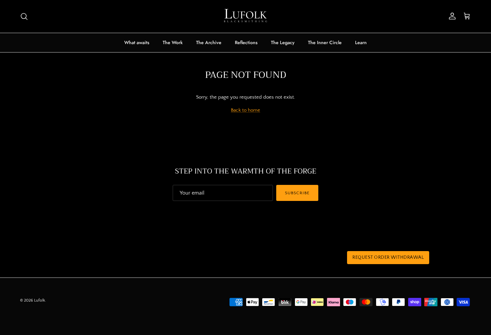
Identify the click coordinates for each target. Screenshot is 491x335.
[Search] (24, 16)
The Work (173, 42)
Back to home (245, 110)
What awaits (136, 42)
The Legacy (283, 42)
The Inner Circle (325, 42)
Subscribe (297, 193)
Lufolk (39, 300)
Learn (361, 42)
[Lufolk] (245, 16)
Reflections (246, 42)
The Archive (208, 42)
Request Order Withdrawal (388, 257)
